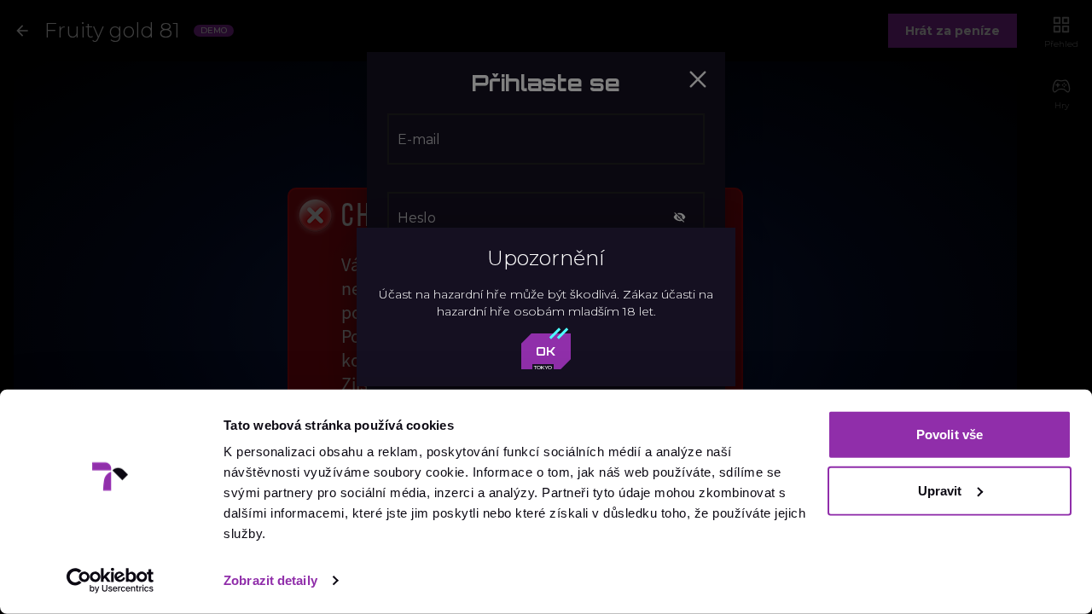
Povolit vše (949, 434)
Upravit (940, 490)
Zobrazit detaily (270, 580)
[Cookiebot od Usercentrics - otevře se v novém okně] (110, 581)
